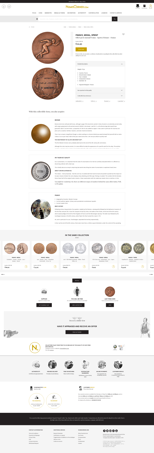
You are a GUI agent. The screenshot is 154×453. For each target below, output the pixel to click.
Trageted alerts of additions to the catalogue (64, 437)
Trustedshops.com (64, 348)
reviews (52, 350)
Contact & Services (116, 13)
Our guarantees (82, 437)
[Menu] (124, 345)
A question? (121, 101)
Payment (106, 101)
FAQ (30, 439)
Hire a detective (77, 305)
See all (77, 280)
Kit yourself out (44, 305)
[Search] (114, 19)
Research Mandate (58, 433)
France (79, 27)
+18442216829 (82, 1)
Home (65, 27)
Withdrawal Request (33, 443)
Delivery (93, 101)
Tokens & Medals (72, 27)
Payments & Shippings (34, 435)
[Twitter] (107, 430)
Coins (40, 13)
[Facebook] (104, 430)
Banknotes (48, 13)
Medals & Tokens (59, 13)
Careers (80, 443)
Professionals (81, 441)
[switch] (121, 349)
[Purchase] (26, 266)
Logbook (104, 13)
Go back (32, 26)
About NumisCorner (83, 433)
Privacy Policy (32, 437)
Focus (34, 13)
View (110, 305)
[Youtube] (116, 430)
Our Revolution (94, 13)
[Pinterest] (110, 430)
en (3, 6)
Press (79, 439)
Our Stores (80, 435)
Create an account (58, 441)
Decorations (71, 13)
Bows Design (112, 446)
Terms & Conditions (33, 433)
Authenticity (82, 13)
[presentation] (3, 274)
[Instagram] (113, 430)
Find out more (77, 332)
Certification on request (59, 435)
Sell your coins (57, 439)
